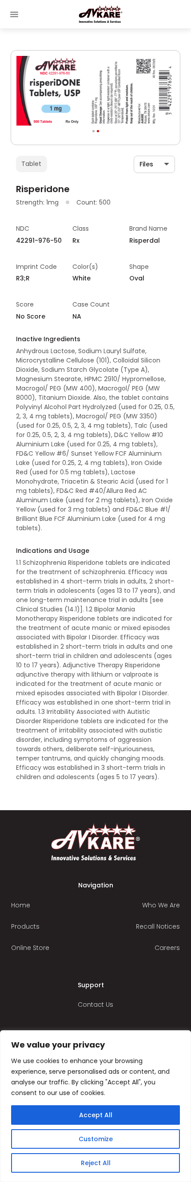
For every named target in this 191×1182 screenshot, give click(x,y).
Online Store (30, 947)
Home (20, 905)
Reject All (96, 1162)
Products (25, 926)
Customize (96, 1139)
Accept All (95, 1115)
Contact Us (95, 1004)
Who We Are (161, 905)
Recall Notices (158, 926)
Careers (167, 947)
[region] (95, 1106)
